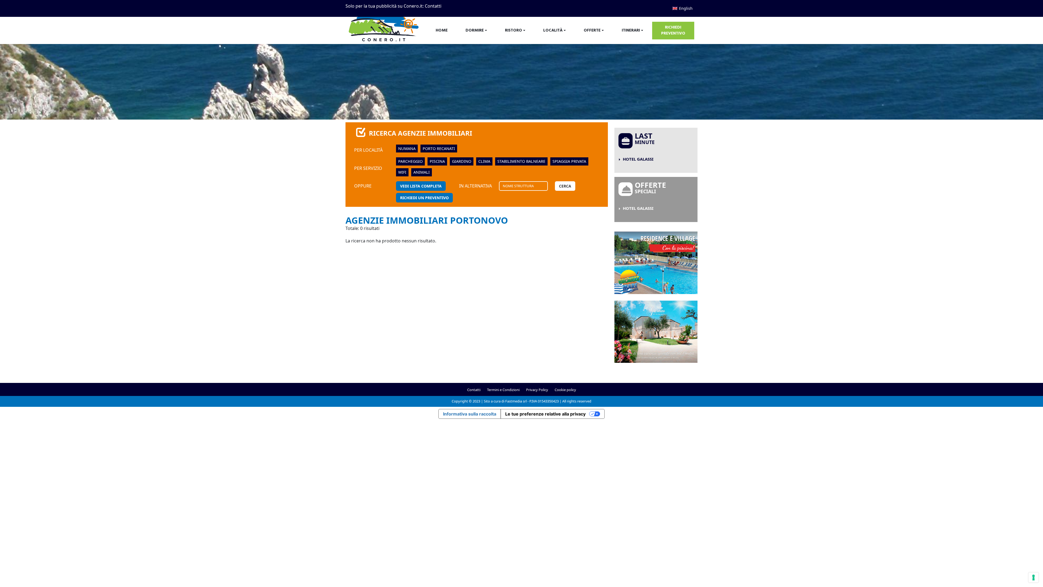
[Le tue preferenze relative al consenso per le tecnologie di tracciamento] (1033, 577)
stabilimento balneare (521, 161)
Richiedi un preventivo (424, 197)
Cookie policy (565, 389)
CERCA (565, 186)
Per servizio (368, 168)
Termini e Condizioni (503, 389)
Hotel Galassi (638, 159)
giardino (461, 161)
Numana (407, 148)
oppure (363, 186)
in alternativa (475, 186)
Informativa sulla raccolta (469, 414)
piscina (437, 161)
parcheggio (410, 161)
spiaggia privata (569, 161)
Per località (368, 150)
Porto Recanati (439, 148)
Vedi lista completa (421, 186)
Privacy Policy (537, 389)
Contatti (433, 6)
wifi (402, 172)
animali (421, 172)
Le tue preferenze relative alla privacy (545, 414)
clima (484, 161)
